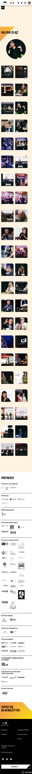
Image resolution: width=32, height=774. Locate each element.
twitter (21, 2)
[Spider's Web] (21, 647)
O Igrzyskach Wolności (23, 730)
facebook (18, 2)
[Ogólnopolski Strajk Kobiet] (21, 594)
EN (13, 3)
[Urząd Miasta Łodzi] (5, 488)
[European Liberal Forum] (4, 514)
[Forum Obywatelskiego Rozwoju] (5, 559)
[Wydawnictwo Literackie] (5, 632)
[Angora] (21, 643)
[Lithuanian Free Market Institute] (5, 553)
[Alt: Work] (5, 664)
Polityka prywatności (6, 752)
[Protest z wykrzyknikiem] (5, 594)
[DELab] (21, 574)
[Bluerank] (21, 677)
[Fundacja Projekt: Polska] (21, 559)
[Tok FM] (5, 647)
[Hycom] (13, 677)
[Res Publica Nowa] (13, 574)
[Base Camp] (5, 693)
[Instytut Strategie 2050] (21, 566)
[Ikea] (13, 532)
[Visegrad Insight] (13, 647)
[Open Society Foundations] (13, 499)
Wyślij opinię (28, 772)
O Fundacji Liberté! (22, 734)
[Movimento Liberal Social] (13, 553)
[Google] (5, 499)
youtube (25, 2)
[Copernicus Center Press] (13, 632)
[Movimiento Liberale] (21, 546)
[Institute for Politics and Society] (12, 559)
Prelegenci (4, 734)
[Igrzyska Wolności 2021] (5, 724)
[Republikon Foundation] (5, 546)
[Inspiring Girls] (21, 586)
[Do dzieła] (13, 605)
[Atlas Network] (4, 620)
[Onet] (13, 643)
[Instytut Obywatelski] (13, 566)
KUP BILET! (14, 767)
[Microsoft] (5, 503)
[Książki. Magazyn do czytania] (5, 651)
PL (11, 3)
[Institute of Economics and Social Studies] (21, 553)
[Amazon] (5, 532)
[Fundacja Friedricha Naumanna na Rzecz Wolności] (21, 499)
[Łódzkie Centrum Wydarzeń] (13, 488)
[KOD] (13, 586)
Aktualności (4, 730)
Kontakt (19, 739)
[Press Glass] (5, 527)
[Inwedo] (5, 677)
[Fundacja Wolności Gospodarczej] (5, 586)
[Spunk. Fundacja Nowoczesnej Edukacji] (5, 605)
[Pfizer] (13, 620)
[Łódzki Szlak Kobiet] (21, 581)
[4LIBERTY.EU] (5, 574)
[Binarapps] (5, 682)
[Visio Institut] (13, 546)
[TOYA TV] (13, 651)
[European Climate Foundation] (13, 581)
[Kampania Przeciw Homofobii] (13, 594)
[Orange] (12, 527)
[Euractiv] (21, 651)
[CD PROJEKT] (21, 527)
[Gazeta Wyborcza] (5, 643)
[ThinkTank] (5, 581)
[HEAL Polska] (5, 566)
